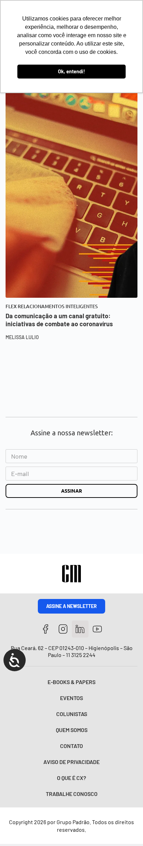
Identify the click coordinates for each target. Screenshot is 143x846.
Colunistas (71, 714)
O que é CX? (71, 777)
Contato (71, 745)
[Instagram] (63, 629)
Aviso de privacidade (71, 761)
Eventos (71, 698)
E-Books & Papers (71, 682)
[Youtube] (97, 629)
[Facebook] (45, 629)
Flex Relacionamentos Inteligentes (52, 306)
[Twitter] (80, 629)
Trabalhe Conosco (72, 793)
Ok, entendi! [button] (71, 71)
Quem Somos (71, 729)
